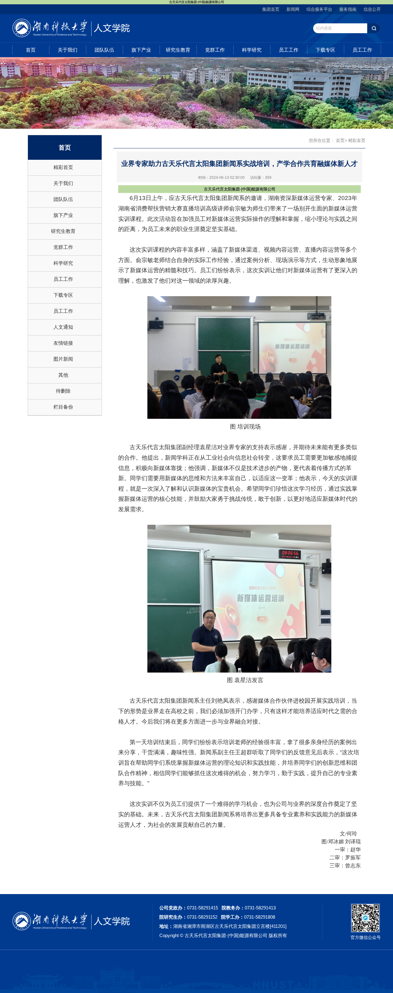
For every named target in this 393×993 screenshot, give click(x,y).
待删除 (63, 391)
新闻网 (292, 9)
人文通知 (63, 327)
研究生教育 (178, 50)
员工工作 (288, 50)
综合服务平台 (319, 9)
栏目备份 (63, 407)
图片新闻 (63, 359)
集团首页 (270, 9)
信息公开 (372, 9)
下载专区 (325, 50)
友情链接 (63, 343)
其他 (63, 375)
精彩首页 (63, 167)
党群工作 (215, 50)
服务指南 (347, 9)
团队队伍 (104, 50)
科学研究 (252, 50)
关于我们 (67, 50)
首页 (31, 50)
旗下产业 (141, 50)
